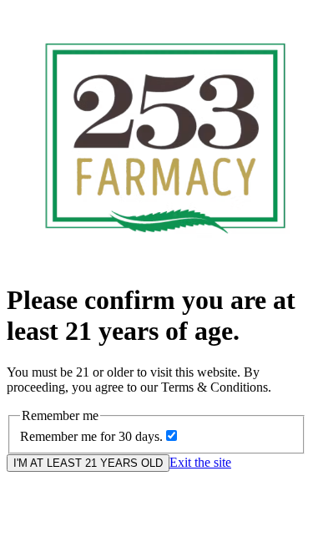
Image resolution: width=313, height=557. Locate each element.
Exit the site (200, 462)
